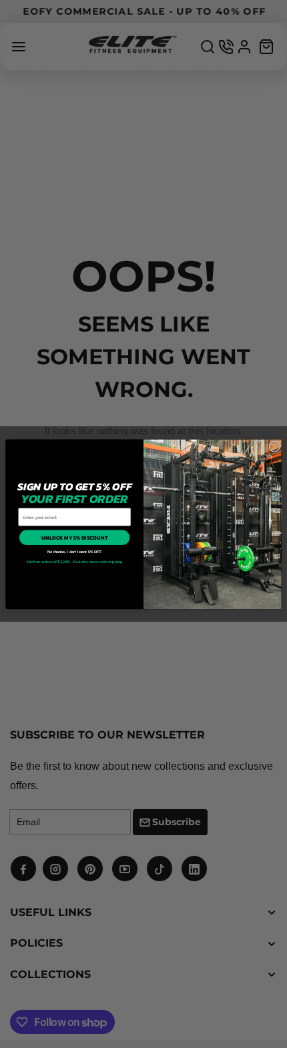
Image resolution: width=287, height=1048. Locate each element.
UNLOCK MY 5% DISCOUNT (74, 537)
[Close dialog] (274, 446)
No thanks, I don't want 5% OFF (74, 552)
